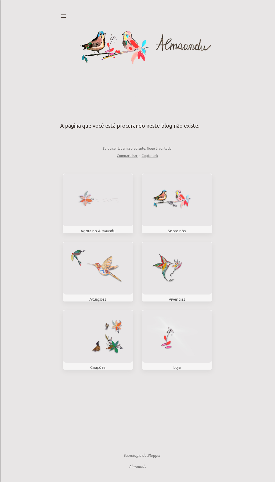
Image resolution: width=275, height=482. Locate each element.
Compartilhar (127, 155)
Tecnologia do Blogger (141, 455)
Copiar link (150, 155)
